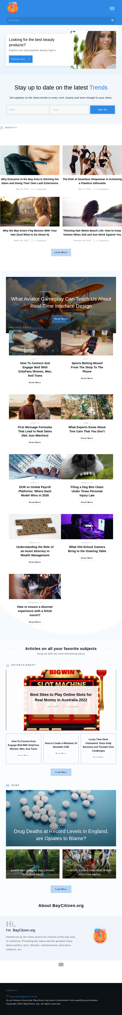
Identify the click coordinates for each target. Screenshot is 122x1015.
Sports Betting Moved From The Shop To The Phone (87, 367)
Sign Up (102, 109)
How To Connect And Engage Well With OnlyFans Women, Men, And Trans (23, 745)
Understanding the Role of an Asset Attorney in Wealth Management (35, 551)
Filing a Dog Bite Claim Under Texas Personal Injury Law (87, 491)
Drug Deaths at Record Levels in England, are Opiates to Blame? (61, 818)
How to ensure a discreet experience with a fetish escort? (35, 611)
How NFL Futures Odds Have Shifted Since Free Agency (89, 863)
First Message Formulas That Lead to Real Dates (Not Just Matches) (35, 431)
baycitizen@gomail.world (23, 996)
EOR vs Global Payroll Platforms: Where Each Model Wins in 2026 (35, 491)
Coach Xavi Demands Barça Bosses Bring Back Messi (33, 863)
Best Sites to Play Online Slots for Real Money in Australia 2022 (61, 700)
